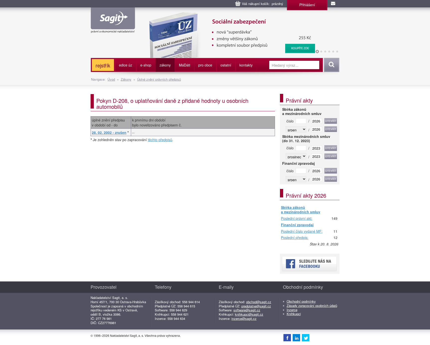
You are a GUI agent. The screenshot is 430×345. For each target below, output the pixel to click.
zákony (165, 64)
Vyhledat (331, 64)
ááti (184, 64)
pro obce (205, 64)
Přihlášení (307, 4)
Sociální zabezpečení (224, 14)
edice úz (125, 64)
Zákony (126, 79)
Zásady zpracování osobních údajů (312, 305)
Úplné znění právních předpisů (159, 79)
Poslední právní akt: (296, 218)
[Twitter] (305, 337)
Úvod (111, 79)
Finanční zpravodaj (297, 225)
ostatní (225, 64)
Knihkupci (294, 313)
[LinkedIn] (296, 337)
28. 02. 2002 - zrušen (109, 132)
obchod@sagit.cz (258, 301)
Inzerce (292, 309)
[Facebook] (287, 337)
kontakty (246, 64)
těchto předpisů (160, 139)
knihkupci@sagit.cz (249, 314)
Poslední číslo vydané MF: (301, 231)
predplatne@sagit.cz (256, 306)
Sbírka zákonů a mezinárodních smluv (300, 209)
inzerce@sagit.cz (244, 318)
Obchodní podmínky (301, 301)
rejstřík (103, 65)
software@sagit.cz (246, 310)
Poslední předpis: (294, 237)
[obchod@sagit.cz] (333, 3)
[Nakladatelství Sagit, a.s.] (113, 29)
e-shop (145, 64)
